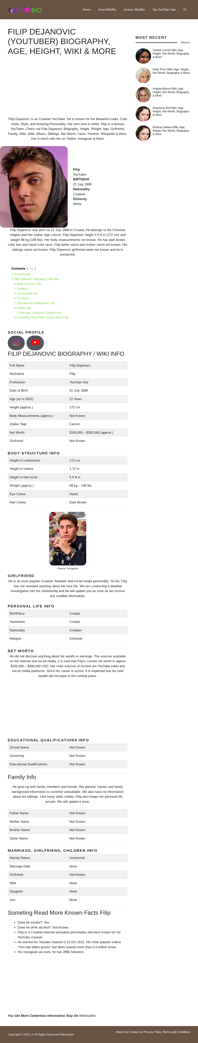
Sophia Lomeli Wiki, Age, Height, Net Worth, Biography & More (171, 53)
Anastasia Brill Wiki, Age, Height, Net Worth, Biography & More (171, 111)
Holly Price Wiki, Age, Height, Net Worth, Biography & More (171, 71)
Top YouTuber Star (164, 9)
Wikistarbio (87, 1016)
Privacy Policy (153, 1032)
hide (31, 268)
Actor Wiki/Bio (107, 9)
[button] (185, 9)
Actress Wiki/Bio (134, 9)
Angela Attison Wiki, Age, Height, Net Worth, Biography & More (171, 92)
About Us (122, 1032)
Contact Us (136, 1032)
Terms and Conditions (176, 1032)
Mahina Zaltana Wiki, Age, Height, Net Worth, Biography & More (171, 130)
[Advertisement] (68, 90)
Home (87, 9)
